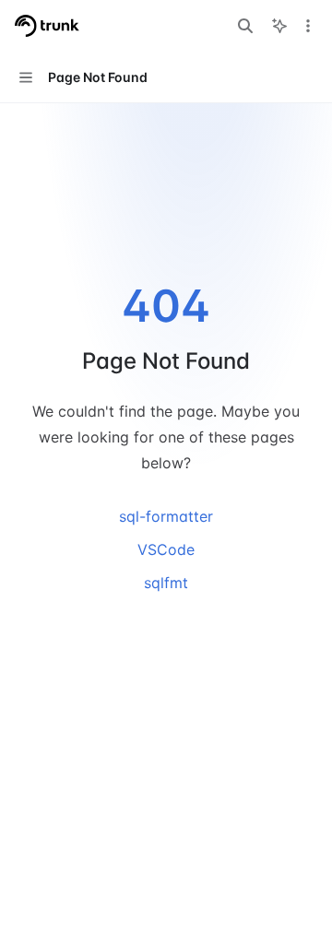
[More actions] (308, 26)
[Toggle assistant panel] (279, 26)
